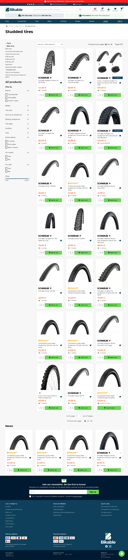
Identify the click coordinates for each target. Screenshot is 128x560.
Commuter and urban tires (14, 51)
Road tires (8, 64)
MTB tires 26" (9, 57)
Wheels (77, 21)
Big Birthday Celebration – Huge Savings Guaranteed (65, 1)
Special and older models (13, 67)
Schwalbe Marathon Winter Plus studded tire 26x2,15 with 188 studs (106, 240)
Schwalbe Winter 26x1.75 (76, 396)
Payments (9, 521)
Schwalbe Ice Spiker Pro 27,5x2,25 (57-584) (76, 81)
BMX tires (8, 49)
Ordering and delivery (13, 509)
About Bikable (58, 506)
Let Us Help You (11, 504)
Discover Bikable (59, 504)
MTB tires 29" (9, 62)
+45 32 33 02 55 (8, 554)
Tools (37, 21)
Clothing (63, 21)
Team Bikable (58, 509)
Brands (91, 21)
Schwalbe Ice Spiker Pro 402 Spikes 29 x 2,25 (47, 239)
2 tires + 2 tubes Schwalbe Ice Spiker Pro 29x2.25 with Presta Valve (107, 83)
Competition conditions (110, 509)
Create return (10, 515)
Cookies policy (106, 515)
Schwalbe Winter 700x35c (46, 291)
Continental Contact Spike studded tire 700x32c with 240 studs (78, 345)
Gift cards (9, 527)
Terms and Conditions (109, 506)
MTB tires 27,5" (10, 59)
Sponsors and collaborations (63, 512)
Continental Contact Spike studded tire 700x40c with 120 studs (48, 345)
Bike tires (10, 46)
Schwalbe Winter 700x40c (47, 186)
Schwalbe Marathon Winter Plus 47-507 (106, 187)
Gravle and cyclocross (12, 54)
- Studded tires (10, 70)
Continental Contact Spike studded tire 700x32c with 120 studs (78, 188)
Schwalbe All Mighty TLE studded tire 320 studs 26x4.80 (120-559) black (107, 136)
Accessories (22, 21)
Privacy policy (106, 512)
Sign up (93, 492)
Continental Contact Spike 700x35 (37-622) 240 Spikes (77, 292)
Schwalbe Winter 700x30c (76, 238)
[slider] (5, 178)
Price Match (10, 524)
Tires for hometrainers (12, 72)
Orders (8, 506)
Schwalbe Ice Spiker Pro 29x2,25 (46, 134)
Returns (8, 512)
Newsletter (57, 515)
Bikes (49, 21)
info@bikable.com (9, 555)
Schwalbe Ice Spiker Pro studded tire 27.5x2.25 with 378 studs (107, 293)
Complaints (9, 518)
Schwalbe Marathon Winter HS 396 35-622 (48, 81)
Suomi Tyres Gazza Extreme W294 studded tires (47, 397)
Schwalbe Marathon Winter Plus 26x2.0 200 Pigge (106, 344)
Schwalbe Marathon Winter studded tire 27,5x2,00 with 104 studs (78, 135)
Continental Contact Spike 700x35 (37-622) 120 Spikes (106, 397)
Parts (7, 21)
